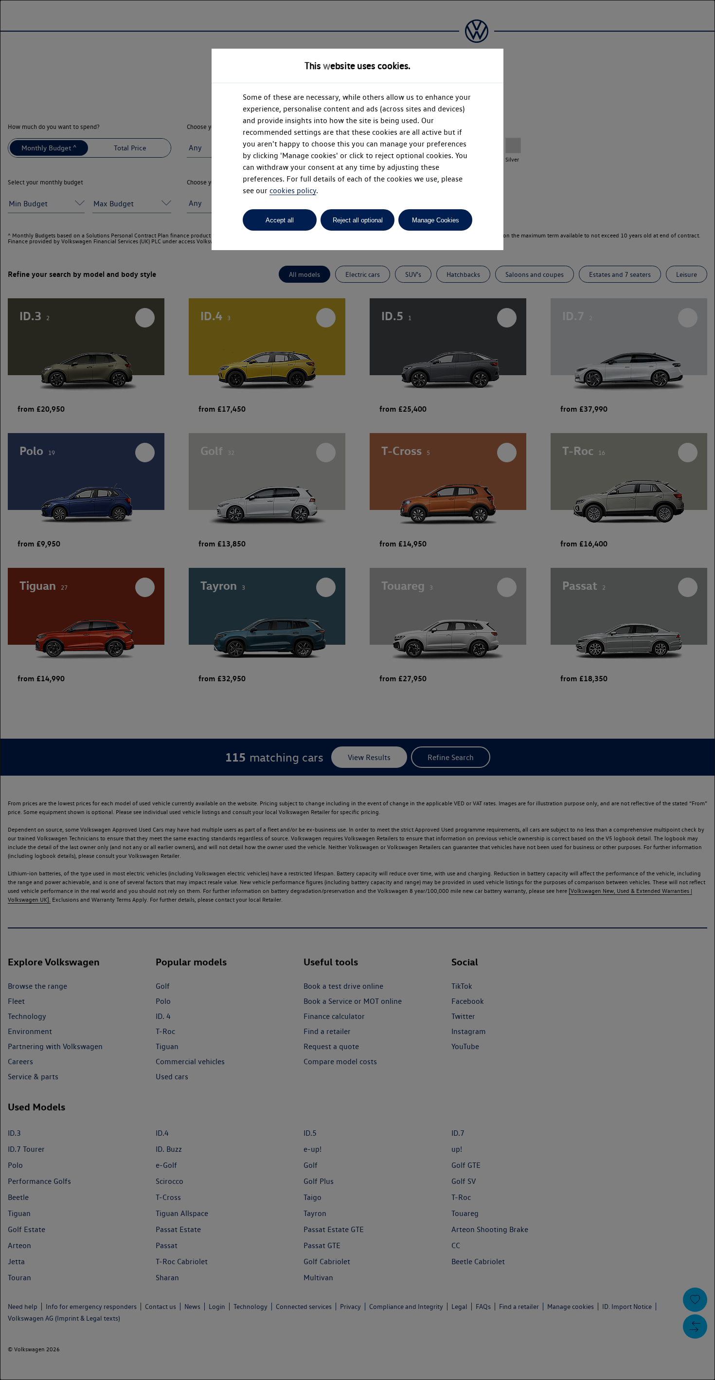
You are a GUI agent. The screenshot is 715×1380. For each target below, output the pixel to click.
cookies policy (292, 190)
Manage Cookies (435, 220)
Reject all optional (358, 220)
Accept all (280, 220)
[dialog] (357, 690)
